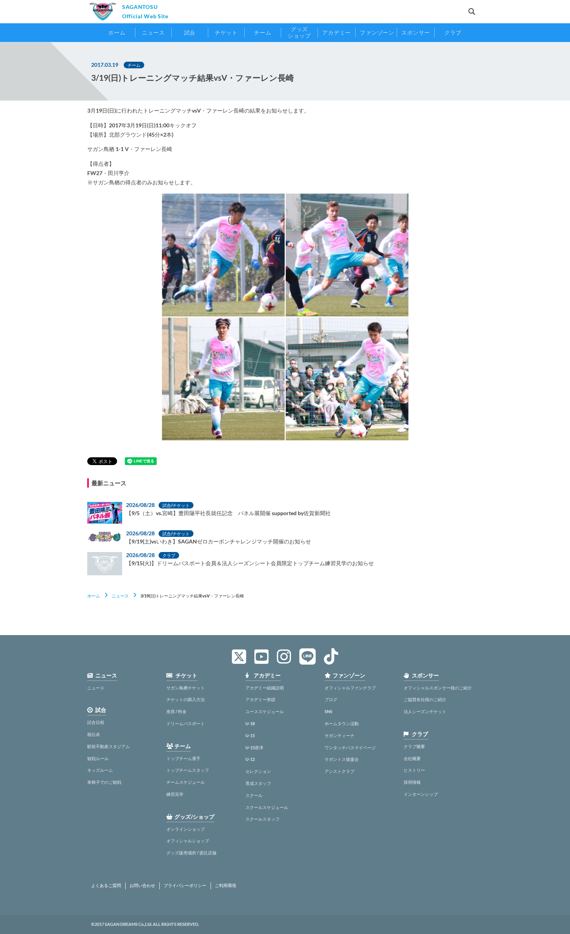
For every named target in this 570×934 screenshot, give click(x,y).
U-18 (250, 723)
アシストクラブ (339, 771)
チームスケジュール (185, 782)
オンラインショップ (185, 829)
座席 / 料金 (176, 711)
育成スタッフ (258, 783)
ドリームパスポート (185, 723)
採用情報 (412, 782)
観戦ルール (98, 758)
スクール (254, 795)
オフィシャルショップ (187, 840)
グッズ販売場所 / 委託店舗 (191, 852)
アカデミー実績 (260, 699)
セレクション (258, 771)
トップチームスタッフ (187, 770)
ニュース (120, 595)
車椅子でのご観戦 (104, 782)
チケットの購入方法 (185, 699)
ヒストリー (414, 770)
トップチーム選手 (183, 758)
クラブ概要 (414, 746)
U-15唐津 (254, 747)
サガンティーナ (339, 735)
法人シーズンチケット (425, 711)
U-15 (250, 735)
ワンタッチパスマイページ (350, 747)
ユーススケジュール (264, 711)
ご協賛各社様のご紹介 (425, 699)
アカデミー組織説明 (264, 687)
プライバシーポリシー (185, 885)
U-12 (250, 759)
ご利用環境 (225, 885)
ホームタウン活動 (342, 723)
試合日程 (95, 722)
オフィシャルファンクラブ (350, 687)
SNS (328, 711)
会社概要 (412, 758)
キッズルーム (100, 770)
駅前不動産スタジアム (108, 746)
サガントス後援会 (342, 759)
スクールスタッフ (262, 818)
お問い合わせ (142, 885)
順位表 (93, 734)
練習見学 (174, 794)
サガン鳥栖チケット (185, 687)
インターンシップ (421, 794)
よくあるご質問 (106, 885)
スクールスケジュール (266, 807)
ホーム (93, 595)
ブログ (331, 699)
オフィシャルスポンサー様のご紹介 (438, 687)
